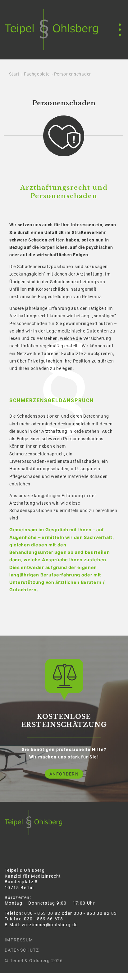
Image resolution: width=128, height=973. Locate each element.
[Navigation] (117, 30)
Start (14, 74)
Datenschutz (22, 950)
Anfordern (64, 773)
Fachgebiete (37, 74)
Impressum (19, 939)
